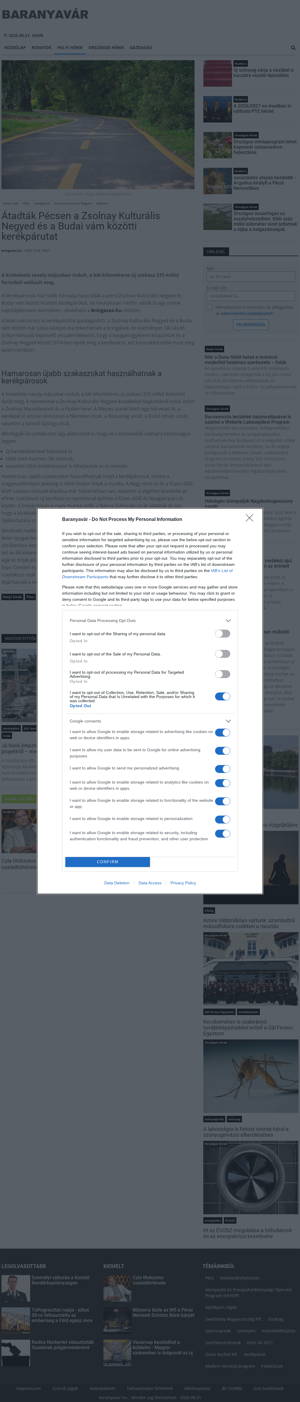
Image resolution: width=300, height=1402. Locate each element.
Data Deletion (116, 883)
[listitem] (150, 621)
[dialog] (150, 701)
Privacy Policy (183, 883)
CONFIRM (108, 862)
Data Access (150, 883)
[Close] (251, 519)
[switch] (222, 634)
